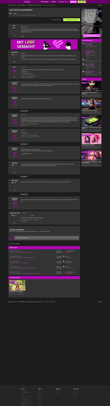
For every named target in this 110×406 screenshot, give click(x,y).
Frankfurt (39, 396)
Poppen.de (75, 390)
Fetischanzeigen (58, 390)
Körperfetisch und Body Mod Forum (29, 257)
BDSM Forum (26, 262)
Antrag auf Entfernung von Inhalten (27, 403)
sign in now (37, 231)
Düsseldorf (40, 397)
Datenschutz (27, 401)
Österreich (40, 405)
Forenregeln (100, 5)
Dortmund (40, 399)
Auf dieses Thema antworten (71, 19)
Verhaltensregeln (24, 405)
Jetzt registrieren (91, 35)
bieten (25, 399)
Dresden (39, 403)
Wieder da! (73, 1)
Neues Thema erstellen (56, 19)
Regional (39, 388)
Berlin (39, 390)
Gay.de (74, 392)
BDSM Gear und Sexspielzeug (28, 252)
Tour (21, 392)
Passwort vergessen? (24, 397)
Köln (39, 401)
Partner (74, 388)
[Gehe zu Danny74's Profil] (84, 44)
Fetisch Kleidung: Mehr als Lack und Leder (27, 15)
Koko (74, 396)
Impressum (23, 396)
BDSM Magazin (26, 392)
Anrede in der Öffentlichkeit (15, 261)
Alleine (87, 59)
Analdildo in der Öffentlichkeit (15, 251)
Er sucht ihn (58, 392)
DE (67, 1)
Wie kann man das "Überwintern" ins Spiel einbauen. (90, 52)
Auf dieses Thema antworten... (22, 237)
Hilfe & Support (23, 390)
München (40, 394)
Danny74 (87, 46)
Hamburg (40, 392)
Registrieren (82, 1)
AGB (21, 394)
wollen (29, 399)
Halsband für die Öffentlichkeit (15, 272)
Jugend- (22, 401)
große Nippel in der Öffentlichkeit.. (16, 256)
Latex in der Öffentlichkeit (14, 266)
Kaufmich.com (75, 394)
